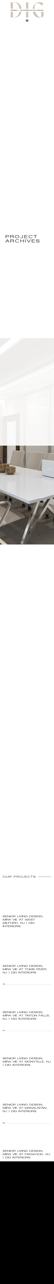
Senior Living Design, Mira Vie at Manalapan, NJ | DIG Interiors (25, 1108)
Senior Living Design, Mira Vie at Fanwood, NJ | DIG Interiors (26, 1154)
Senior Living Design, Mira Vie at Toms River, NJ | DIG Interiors (25, 969)
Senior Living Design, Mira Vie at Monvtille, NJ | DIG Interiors (27, 1061)
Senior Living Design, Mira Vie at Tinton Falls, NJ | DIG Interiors (26, 1015)
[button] (27, 20)
